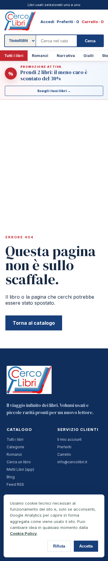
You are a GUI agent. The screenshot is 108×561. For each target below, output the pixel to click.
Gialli (88, 55)
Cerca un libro (19, 462)
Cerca (90, 41)
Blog (11, 477)
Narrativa (66, 55)
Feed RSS (15, 484)
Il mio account (69, 439)
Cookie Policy (23, 533)
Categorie (15, 447)
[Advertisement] (54, 157)
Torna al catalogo (34, 323)
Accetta (86, 546)
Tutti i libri (13, 55)
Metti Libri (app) (20, 469)
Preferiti (64, 447)
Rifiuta (59, 546)
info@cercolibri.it (72, 462)
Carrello (64, 454)
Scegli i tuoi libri (54, 91)
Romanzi (40, 55)
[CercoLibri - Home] (20, 21)
